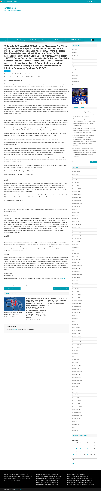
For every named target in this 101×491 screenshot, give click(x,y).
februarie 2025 (77, 224)
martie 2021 (76, 362)
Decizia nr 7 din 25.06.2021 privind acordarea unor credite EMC (13, 313)
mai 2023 (75, 286)
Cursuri (66, 40)
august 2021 (76, 348)
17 (73, 454)
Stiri (74, 84)
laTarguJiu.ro (70, 484)
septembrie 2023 (77, 274)
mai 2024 (75, 250)
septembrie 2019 (77, 415)
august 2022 (76, 312)
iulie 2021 (75, 350)
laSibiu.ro (69, 482)
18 (76, 454)
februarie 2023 (77, 294)
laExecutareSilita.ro (15, 478)
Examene (11, 40)
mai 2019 (75, 427)
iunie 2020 (76, 389)
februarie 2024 (77, 259)
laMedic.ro (12, 474)
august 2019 (76, 418)
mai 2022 (75, 321)
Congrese (75, 55)
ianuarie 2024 (76, 262)
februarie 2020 (77, 400)
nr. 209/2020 (13, 285)
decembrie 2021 (77, 336)
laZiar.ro (15, 476)
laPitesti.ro (45, 482)
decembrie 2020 (77, 371)
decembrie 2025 (77, 194)
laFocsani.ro (39, 480)
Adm (18, 73)
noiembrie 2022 (77, 303)
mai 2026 (75, 180)
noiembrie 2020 (77, 374)
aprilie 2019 (76, 430)
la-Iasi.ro (75, 474)
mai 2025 (75, 215)
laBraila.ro (76, 480)
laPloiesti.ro (59, 476)
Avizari (19, 40)
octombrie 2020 (77, 377)
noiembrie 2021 (77, 339)
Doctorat (51, 40)
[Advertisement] (50, 26)
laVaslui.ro (70, 476)
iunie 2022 (76, 318)
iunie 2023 (76, 283)
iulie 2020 (75, 386)
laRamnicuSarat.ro (53, 482)
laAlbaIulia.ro (76, 476)
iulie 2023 (75, 280)
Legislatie (25, 40)
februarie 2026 (77, 188)
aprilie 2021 (76, 359)
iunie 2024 (76, 247)
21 (87, 454)
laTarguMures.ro (78, 484)
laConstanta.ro (39, 476)
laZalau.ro (91, 484)
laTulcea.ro (86, 484)
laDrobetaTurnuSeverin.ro (52, 484)
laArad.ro (69, 478)
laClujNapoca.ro (54, 474)
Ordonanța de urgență (24, 285)
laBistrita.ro (89, 478)
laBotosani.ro (70, 480)
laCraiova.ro (47, 476)
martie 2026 (76, 185)
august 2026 (76, 171)
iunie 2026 (76, 177)
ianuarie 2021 (76, 368)
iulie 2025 (75, 209)
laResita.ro (82, 480)
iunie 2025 (76, 212)
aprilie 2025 (76, 218)
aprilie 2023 (76, 289)
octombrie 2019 (77, 412)
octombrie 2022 (77, 306)
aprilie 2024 (76, 253)
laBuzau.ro (46, 478)
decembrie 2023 (77, 265)
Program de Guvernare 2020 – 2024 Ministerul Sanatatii (61, 288)
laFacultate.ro (26, 476)
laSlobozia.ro (81, 482)
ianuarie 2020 (76, 403)
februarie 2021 (77, 365)
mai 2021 (75, 356)
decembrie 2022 (77, 300)
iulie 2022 (75, 315)
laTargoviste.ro (88, 482)
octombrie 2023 (77, 271)
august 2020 (76, 383)
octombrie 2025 (77, 200)
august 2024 (76, 241)
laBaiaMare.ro (81, 478)
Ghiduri (37, 40)
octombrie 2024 (77, 236)
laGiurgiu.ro (45, 480)
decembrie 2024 (77, 230)
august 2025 (76, 206)
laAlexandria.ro (84, 476)
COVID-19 (73, 40)
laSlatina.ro (75, 482)
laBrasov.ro (70, 474)
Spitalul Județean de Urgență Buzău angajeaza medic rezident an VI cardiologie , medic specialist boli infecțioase (84, 114)
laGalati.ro (52, 476)
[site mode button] (92, 40)
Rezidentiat (58, 40)
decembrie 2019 (77, 406)
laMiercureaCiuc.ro (53, 480)
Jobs (74, 72)
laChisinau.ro (23, 478)
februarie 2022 (77, 330)
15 (91, 451)
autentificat (15, 329)
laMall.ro (11, 476)
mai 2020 (75, 392)
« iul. (73, 463)
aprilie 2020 (76, 395)
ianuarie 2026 (76, 191)
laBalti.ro (29, 478)
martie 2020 (76, 398)
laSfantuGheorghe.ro (83, 474)
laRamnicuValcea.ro (41, 484)
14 (87, 451)
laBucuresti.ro (46, 474)
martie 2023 (76, 292)
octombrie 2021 (77, 342)
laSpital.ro (18, 474)
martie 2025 (76, 221)
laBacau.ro (75, 478)
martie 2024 (76, 256)
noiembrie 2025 (77, 197)
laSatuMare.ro (88, 480)
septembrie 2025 (77, 203)
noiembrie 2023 (77, 268)
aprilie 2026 (76, 183)
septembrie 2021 (77, 345)
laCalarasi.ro (52, 478)
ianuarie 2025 (76, 227)
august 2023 (76, 277)
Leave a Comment (26, 73)
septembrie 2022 (77, 309)
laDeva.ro (58, 478)
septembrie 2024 (77, 239)
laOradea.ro (39, 482)
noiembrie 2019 (77, 409)
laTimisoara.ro (39, 478)
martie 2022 (76, 327)
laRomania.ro (39, 474)
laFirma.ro (20, 476)
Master (44, 40)
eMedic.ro (10, 7)
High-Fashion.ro (17, 480)
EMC (31, 40)
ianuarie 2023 (76, 297)
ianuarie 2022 (76, 333)
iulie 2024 (75, 244)
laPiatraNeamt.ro (8, 480)
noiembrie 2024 (77, 233)
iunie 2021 (76, 353)
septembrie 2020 (77, 380)
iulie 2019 (75, 421)
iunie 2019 (76, 424)
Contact (80, 40)
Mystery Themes (18, 489)
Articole (75, 49)
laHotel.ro (23, 474)
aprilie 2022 (76, 324)
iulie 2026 (75, 174)
